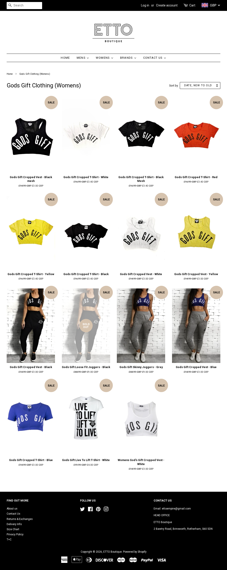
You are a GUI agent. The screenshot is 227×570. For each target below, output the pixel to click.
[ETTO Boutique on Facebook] (90, 510)
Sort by (173, 85)
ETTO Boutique (112, 551)
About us (12, 508)
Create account (167, 5)
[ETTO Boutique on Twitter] (82, 510)
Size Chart (13, 529)
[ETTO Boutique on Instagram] (106, 510)
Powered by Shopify (135, 551)
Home (10, 74)
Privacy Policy (15, 534)
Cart (192, 5)
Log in (145, 5)
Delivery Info (14, 524)
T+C (9, 539)
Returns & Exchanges (20, 519)
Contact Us (13, 513)
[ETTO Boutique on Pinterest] (98, 510)
